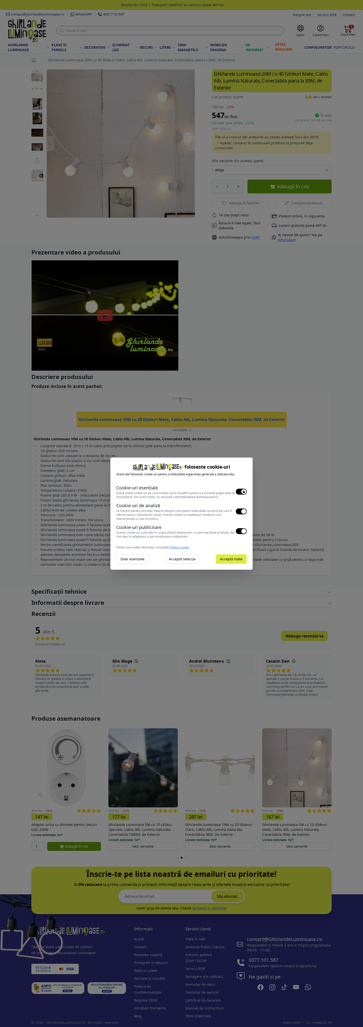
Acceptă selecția (182, 559)
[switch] (241, 492)
